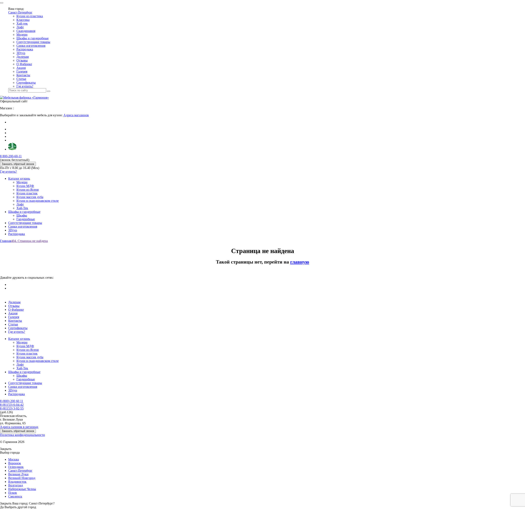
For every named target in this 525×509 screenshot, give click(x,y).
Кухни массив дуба (29, 197)
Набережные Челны (22, 489)
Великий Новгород (21, 478)
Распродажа (24, 49)
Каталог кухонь (19, 178)
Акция (21, 68)
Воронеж (14, 463)
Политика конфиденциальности (22, 435)
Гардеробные (25, 219)
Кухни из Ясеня (27, 189)
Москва (13, 459)
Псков (12, 492)
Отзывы (22, 60)
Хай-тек (22, 23)
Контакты (23, 75)
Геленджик (16, 467)
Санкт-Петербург (20, 12)
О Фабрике (24, 64)
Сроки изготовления (30, 45)
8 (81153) (12, 404)
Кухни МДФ (25, 186)
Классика (23, 20)
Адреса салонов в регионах (19, 427)
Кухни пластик (27, 193)
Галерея (21, 71)
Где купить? (24, 86)
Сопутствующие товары (33, 42)
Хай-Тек (22, 208)
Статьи (21, 79)
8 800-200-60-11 (11, 156)
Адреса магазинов (76, 115)
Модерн (21, 34)
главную (299, 262)
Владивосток (17, 481)
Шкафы (21, 215)
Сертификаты (26, 82)
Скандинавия (25, 31)
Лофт (20, 27)
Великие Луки (18, 474)
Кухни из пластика (29, 16)
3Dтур (20, 53)
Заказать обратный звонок (18, 163)
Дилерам (22, 56)
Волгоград (15, 485)
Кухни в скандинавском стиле (37, 200)
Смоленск (15, 496)
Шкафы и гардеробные (32, 38)
